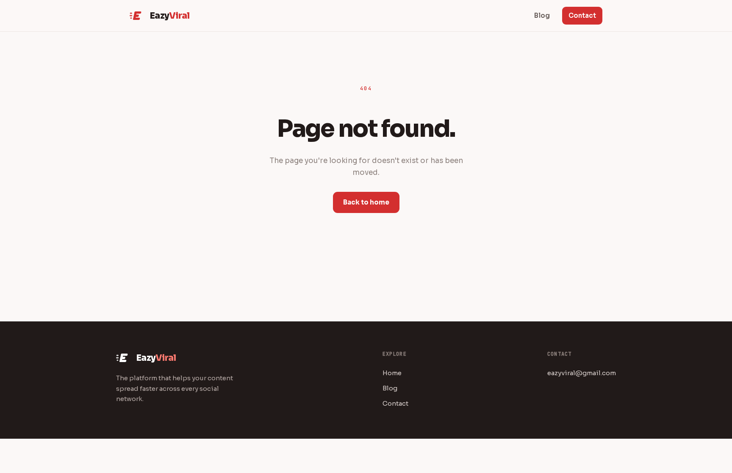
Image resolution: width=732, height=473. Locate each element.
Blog (390, 388)
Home (392, 373)
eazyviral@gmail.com (581, 373)
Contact (582, 15)
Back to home (366, 202)
